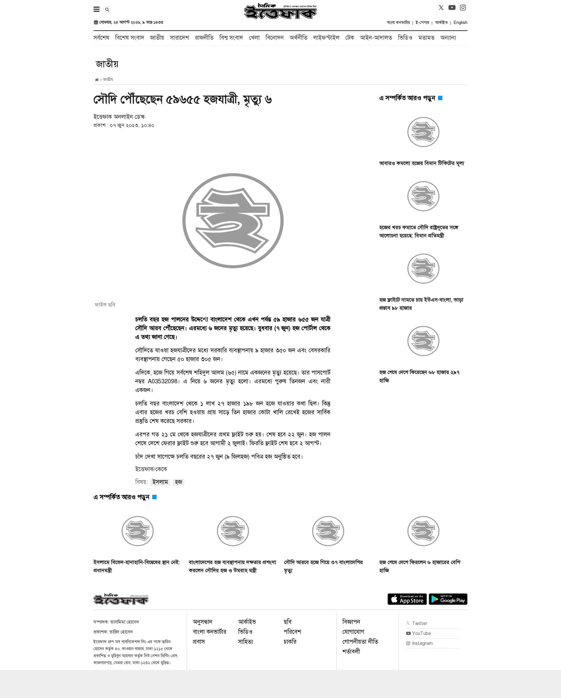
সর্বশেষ (101, 37)
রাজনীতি (204, 37)
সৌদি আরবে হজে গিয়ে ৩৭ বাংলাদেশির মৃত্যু (323, 566)
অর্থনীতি (298, 37)
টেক (349, 37)
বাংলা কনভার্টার (398, 22)
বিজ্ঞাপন (351, 622)
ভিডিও (405, 37)
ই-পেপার (422, 22)
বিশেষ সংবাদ (129, 37)
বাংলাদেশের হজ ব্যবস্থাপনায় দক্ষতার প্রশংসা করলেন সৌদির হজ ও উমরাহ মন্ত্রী (232, 566)
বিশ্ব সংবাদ (231, 37)
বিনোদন (275, 37)
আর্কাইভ (441, 22)
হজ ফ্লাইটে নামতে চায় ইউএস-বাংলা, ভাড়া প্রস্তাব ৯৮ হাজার (421, 304)
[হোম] (97, 80)
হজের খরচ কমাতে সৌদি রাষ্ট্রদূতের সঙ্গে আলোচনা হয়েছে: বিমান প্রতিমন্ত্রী (418, 231)
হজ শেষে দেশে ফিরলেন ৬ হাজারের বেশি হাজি (419, 566)
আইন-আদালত (376, 37)
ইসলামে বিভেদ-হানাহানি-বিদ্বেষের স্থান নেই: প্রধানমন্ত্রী (137, 566)
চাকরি (290, 641)
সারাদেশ (179, 37)
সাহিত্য (245, 641)
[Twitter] (441, 7)
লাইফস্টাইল (326, 37)
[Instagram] (463, 7)
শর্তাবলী (351, 651)
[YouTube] (452, 7)
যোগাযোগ (353, 632)
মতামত (426, 37)
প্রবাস (199, 641)
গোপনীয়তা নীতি (360, 641)
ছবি (288, 622)
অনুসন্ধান (202, 622)
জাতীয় (157, 37)
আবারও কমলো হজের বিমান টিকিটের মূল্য (421, 163)
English (461, 22)
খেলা (254, 37)
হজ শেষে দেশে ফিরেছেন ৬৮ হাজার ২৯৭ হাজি (419, 376)
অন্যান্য (448, 37)
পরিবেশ (292, 632)
